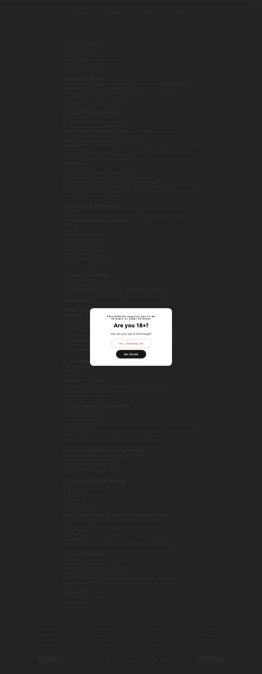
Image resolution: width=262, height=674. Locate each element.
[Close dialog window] (256, 5)
